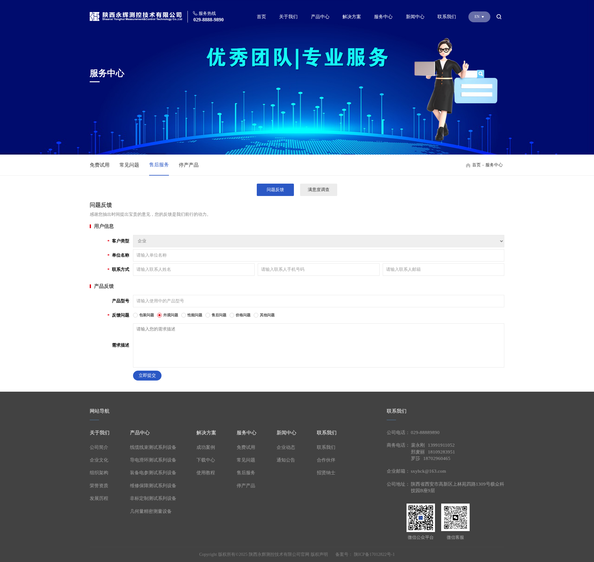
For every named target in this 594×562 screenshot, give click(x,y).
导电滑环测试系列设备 (153, 460)
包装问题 (146, 315)
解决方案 (351, 16)
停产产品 (189, 165)
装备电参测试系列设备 (153, 472)
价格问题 (243, 315)
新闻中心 (415, 16)
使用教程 (205, 472)
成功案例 (205, 447)
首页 (261, 16)
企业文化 (99, 460)
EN (477, 17)
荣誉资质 (99, 485)
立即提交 (147, 375)
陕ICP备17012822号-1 (374, 554)
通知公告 (286, 460)
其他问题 (267, 315)
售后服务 (159, 164)
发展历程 (99, 498)
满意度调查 (318, 189)
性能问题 (194, 315)
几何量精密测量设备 (151, 511)
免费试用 (100, 165)
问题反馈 (275, 189)
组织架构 (99, 472)
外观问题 (170, 315)
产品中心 (320, 16)
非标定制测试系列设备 (153, 498)
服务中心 (383, 16)
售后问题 (219, 315)
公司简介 (99, 447)
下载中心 (205, 460)
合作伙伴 (326, 460)
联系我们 (446, 16)
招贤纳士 (326, 472)
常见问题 (129, 165)
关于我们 (288, 16)
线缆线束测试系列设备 (153, 447)
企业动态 (286, 447)
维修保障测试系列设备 (153, 485)
